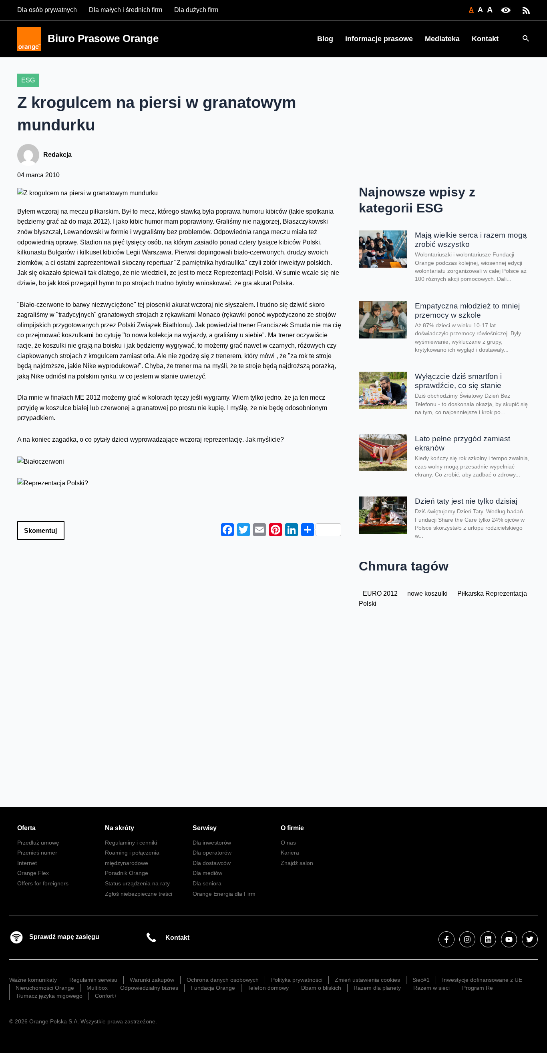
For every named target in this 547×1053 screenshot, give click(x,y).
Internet (27, 863)
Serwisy (205, 828)
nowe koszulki (427, 593)
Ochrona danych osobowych (223, 980)
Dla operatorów (212, 852)
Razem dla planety (377, 988)
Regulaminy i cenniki (131, 842)
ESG (28, 80)
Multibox (97, 988)
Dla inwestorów (212, 842)
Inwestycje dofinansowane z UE (482, 980)
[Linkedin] (488, 939)
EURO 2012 (380, 593)
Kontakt (485, 39)
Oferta (26, 828)
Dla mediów (207, 873)
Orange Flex (33, 873)
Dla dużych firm (196, 9)
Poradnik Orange (126, 873)
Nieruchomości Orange (45, 988)
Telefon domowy (268, 988)
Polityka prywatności (296, 980)
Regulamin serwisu (93, 980)
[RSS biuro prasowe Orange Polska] (526, 9)
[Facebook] (446, 939)
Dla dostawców (212, 863)
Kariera (290, 852)
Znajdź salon (297, 863)
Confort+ (106, 996)
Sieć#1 (421, 980)
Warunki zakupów (152, 980)
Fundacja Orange (213, 988)
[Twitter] (530, 939)
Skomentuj (40, 530)
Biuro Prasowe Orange (103, 38)
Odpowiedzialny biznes (149, 988)
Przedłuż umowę (38, 842)
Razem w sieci (431, 988)
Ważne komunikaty (33, 980)
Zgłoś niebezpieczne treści (138, 894)
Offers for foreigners (42, 883)
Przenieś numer (37, 852)
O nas (288, 842)
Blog (325, 39)
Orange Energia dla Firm (224, 894)
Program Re (477, 988)
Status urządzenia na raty (137, 883)
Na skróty (119, 828)
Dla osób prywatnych (47, 9)
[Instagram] (467, 939)
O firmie (292, 828)
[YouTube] (509, 939)
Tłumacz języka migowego (49, 996)
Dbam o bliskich (321, 988)
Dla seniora (207, 883)
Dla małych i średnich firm (125, 9)
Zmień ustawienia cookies (367, 980)
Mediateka (442, 39)
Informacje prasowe (379, 39)
